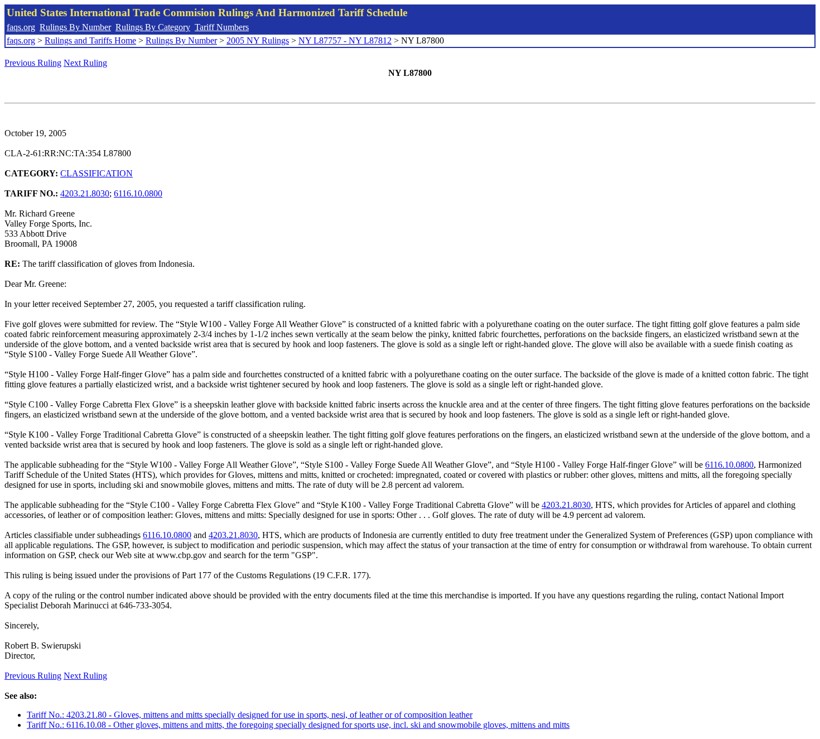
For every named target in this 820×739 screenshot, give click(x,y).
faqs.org (21, 27)
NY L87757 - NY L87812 (345, 40)
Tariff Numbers (222, 27)
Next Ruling (85, 63)
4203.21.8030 (84, 193)
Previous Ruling (32, 63)
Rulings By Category (152, 27)
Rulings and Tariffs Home (90, 40)
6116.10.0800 (138, 193)
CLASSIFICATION (96, 173)
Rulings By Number (75, 27)
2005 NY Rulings (257, 40)
